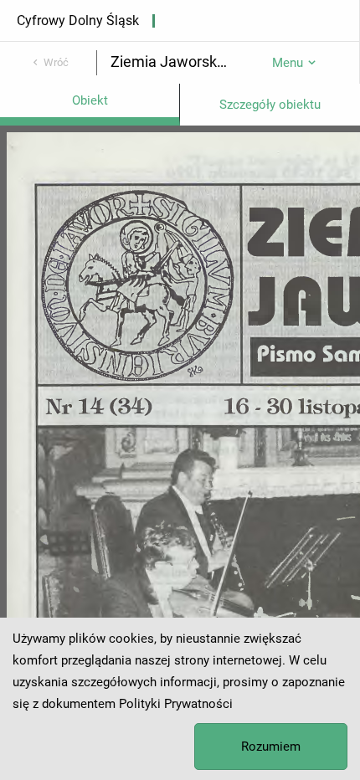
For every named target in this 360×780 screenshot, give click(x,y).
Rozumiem (271, 746)
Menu (287, 62)
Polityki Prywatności (176, 703)
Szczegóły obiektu (270, 104)
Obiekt (90, 100)
